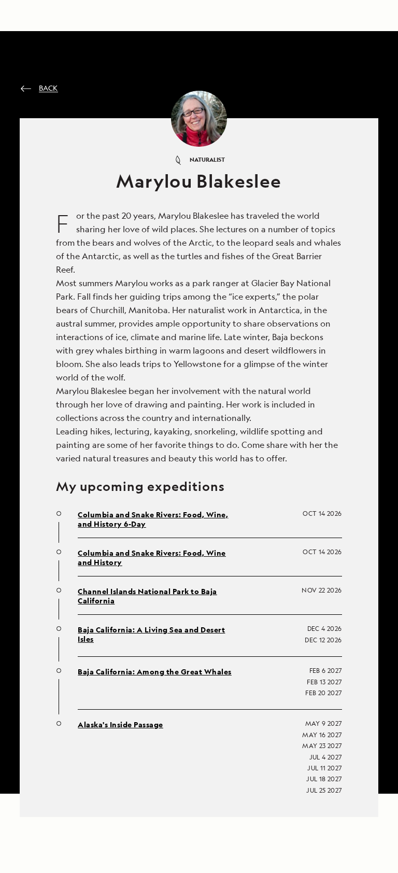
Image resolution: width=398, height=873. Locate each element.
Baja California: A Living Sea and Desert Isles (151, 634)
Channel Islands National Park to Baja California (147, 596)
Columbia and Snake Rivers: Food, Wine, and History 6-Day (153, 519)
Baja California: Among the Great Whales (155, 672)
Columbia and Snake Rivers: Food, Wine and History (152, 557)
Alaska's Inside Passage (120, 724)
